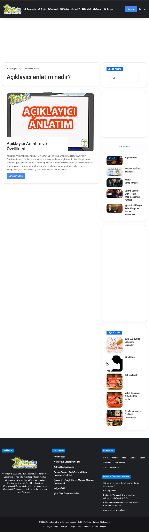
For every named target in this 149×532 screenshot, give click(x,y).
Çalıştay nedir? (109, 490)
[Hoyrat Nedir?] (115, 160)
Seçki (43, 9)
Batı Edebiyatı (131, 375)
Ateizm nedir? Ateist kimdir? (115, 510)
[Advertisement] (74, 39)
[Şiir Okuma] (115, 363)
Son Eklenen (124, 146)
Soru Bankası (120, 463)
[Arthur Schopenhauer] (115, 182)
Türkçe (66, 9)
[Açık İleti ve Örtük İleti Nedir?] (115, 171)
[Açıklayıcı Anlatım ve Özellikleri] (51, 121)
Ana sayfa (31, 9)
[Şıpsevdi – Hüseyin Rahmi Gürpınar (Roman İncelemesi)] (115, 208)
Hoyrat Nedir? (131, 157)
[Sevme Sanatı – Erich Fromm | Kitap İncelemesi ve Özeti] (115, 193)
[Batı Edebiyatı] (115, 382)
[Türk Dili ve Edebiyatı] (12, 9)
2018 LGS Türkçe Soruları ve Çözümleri (132, 342)
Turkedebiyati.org (53, 522)
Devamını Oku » (16, 176)
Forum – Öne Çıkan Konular (116, 476)
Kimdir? (87, 9)
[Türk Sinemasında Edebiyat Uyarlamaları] (115, 418)
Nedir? (76, 9)
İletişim (109, 9)
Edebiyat (54, 9)
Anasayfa (12, 68)
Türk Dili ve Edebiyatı (111, 468)
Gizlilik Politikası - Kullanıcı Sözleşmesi (94, 522)
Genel (105, 458)
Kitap (124, 458)
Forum (99, 9)
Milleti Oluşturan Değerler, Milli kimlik (132, 396)
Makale (133, 458)
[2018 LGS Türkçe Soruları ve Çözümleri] (115, 345)
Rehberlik (107, 463)
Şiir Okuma (130, 357)
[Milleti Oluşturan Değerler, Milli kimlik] (115, 400)
